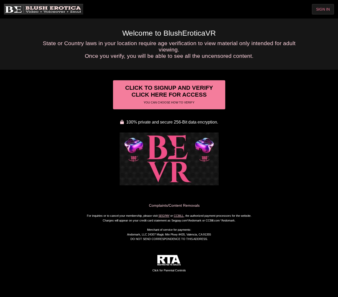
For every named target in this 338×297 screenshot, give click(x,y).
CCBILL (179, 215)
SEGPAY (164, 215)
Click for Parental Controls (169, 270)
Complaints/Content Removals (174, 205)
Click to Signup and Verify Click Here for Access (169, 94)
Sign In (323, 9)
